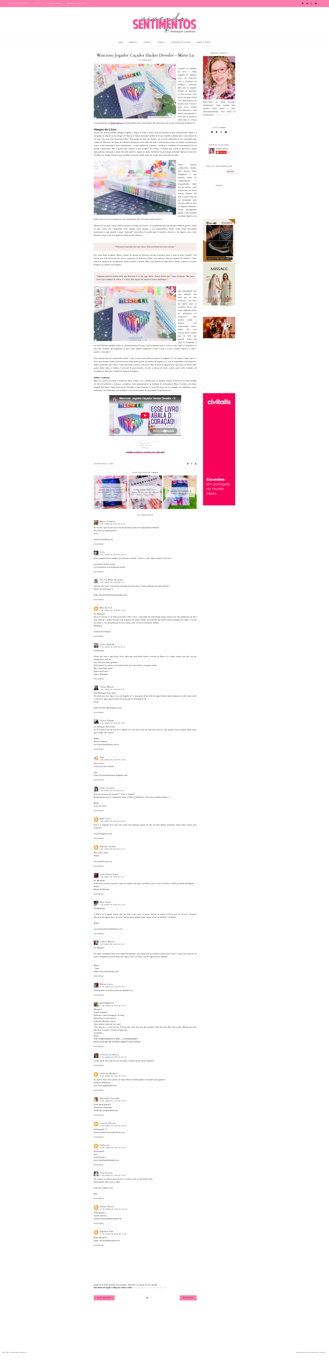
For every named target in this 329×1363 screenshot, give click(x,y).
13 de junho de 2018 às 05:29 (113, 1057)
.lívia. (102, 552)
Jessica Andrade (107, 644)
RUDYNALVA (107, 1003)
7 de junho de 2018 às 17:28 (112, 905)
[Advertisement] (219, 366)
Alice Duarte (106, 902)
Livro (111, 464)
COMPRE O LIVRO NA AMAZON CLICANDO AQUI (145, 452)
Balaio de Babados (101, 889)
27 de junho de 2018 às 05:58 (113, 1209)
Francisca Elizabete (109, 1073)
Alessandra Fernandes (110, 1098)
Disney (161, 42)
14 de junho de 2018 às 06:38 (113, 1126)
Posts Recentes (104, 1298)
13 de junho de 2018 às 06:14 (113, 1076)
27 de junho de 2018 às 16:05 (113, 1234)
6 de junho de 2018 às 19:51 (112, 723)
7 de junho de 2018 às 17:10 (112, 877)
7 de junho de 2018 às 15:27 (112, 849)
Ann (102, 757)
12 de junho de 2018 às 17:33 (113, 1006)
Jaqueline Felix (106, 1231)
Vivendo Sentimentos (18, 3)
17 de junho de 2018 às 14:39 (113, 1175)
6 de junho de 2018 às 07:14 (112, 524)
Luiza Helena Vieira (109, 874)
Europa (147, 42)
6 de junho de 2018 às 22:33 (113, 760)
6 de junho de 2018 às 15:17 (112, 647)
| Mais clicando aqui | (223, 115)
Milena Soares (106, 984)
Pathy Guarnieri (107, 788)
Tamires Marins (107, 941)
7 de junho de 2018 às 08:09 (113, 821)
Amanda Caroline (108, 846)
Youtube (146, 1287)
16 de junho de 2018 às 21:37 (113, 1148)
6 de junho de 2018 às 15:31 (112, 689)
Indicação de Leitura (181, 42)
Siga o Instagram (101, 674)
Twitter (164, 1287)
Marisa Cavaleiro (107, 521)
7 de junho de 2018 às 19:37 (112, 944)
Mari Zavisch (106, 607)
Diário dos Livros (101, 671)
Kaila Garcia (105, 818)
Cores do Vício (100, 806)
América (132, 42)
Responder (99, 544)
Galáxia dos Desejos (102, 632)
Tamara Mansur (107, 687)
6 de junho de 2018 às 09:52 (113, 555)
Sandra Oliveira (107, 1206)
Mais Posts (188, 1298)
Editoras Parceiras (76, 3)
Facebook (155, 1287)
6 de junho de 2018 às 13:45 (112, 610)
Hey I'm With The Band (111, 580)
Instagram (137, 1287)
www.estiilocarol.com (103, 861)
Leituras (38, 3)
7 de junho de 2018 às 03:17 (112, 791)
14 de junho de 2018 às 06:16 (113, 1101)
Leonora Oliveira (108, 1123)
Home (120, 42)
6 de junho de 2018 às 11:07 (112, 582)
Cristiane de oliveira (109, 1054)
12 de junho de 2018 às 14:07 (113, 987)
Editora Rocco (117, 123)
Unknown (104, 1145)
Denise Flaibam (107, 720)
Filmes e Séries (55, 3)
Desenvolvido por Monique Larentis (311, 1352)
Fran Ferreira (106, 1173)
